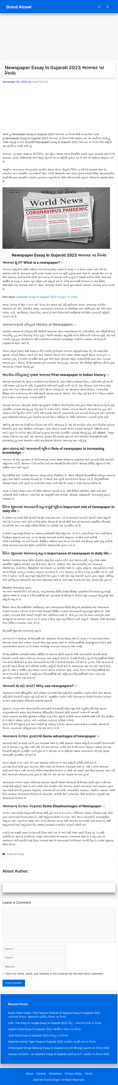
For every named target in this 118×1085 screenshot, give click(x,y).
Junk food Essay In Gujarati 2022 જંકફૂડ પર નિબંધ (38, 1035)
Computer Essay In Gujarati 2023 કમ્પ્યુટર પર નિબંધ (46, 296)
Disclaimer (55, 1073)
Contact (41, 1073)
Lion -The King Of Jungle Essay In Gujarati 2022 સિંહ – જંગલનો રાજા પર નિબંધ (54, 1023)
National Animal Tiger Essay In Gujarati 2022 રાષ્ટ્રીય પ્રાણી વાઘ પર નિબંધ (52, 1041)
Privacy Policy (73, 1073)
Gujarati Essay (15, 854)
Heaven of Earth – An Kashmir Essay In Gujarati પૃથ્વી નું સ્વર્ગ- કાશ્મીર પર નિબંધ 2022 (58, 1054)
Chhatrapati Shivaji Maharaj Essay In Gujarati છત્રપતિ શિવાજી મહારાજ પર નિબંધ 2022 (59, 1047)
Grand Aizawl (18, 7)
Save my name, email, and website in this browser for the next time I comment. (55, 973)
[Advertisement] (59, 35)
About (29, 1073)
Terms (88, 1073)
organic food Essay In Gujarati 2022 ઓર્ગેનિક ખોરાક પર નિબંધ (44, 1029)
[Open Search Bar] (99, 7)
